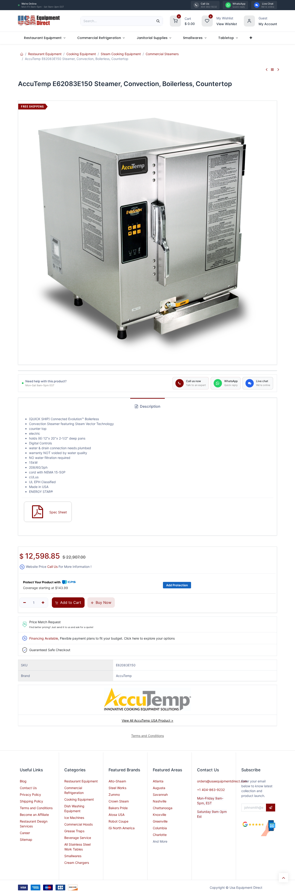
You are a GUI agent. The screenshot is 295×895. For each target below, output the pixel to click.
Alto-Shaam (117, 781)
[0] (175, 20)
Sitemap (26, 839)
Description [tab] (149, 406)
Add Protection (177, 585)
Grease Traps (74, 831)
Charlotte (160, 835)
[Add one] (43, 603)
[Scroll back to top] (283, 877)
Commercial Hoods (78, 824)
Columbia (160, 828)
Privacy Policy (30, 794)
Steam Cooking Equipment (121, 54)
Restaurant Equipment (45, 54)
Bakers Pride (118, 808)
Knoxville (159, 815)
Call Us (52, 567)
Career (25, 833)
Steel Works (117, 788)
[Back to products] (272, 69)
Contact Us (28, 788)
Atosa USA (116, 815)
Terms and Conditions (36, 808)
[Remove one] (24, 603)
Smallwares (72, 856)
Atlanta (158, 781)
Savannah (160, 794)
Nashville (159, 801)
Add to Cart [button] (70, 602)
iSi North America (122, 828)
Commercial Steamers (162, 54)
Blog (23, 781)
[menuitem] (44, 38)
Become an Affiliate (34, 815)
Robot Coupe (118, 821)
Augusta (159, 788)
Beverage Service (77, 838)
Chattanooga (162, 808)
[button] (270, 807)
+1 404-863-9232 (211, 790)
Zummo (114, 794)
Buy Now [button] (102, 602)
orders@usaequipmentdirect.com (222, 781)
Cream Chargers (76, 863)
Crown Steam (119, 801)
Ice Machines (74, 818)
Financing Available (43, 638)
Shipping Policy (31, 801)
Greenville (160, 821)
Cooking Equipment (81, 54)
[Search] (158, 21)
